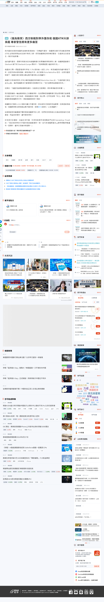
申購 (98, 318)
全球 (44, 2)
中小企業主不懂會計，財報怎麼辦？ (37, 274)
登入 (94, 2)
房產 (64, 6)
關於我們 (24, 590)
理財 (68, 6)
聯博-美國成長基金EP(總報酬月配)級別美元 (85, 308)
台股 (21, 2)
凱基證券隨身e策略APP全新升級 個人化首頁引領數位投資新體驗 (13, 274)
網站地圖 (59, 590)
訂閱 (65, 2)
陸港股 (30, 2)
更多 (98, 41)
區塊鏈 (58, 6)
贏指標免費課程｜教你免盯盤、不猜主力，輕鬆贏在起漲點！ (90, 213)
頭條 (7, 6)
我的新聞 (89, 6)
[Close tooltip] (14, 247)
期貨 (53, 6)
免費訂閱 (96, 566)
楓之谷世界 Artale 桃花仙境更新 (13, 294)
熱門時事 (33, 6)
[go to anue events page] (89, 2)
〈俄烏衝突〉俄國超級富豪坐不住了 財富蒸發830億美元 (55, 246)
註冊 (97, 2)
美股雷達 (83, 152)
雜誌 (84, 6)
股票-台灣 (83, 320)
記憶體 (81, 423)
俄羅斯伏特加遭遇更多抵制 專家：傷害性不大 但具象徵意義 (21, 246)
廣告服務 (36, 590)
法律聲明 (65, 590)
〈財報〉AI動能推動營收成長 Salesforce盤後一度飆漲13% (61, 274)
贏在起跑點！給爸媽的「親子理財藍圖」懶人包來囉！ (28, 166)
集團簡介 (30, 590)
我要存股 (67, 166)
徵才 (54, 590)
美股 (25, 2)
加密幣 (49, 2)
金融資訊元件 (43, 590)
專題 (79, 6)
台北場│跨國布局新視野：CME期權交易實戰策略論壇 (90, 221)
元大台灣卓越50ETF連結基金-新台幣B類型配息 (85, 317)
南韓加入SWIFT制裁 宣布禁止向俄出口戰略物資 (20, 180)
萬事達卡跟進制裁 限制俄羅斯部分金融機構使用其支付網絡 (23, 189)
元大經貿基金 (79, 325)
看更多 (67, 200)
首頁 (12, 2)
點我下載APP (24, 133)
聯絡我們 (50, 590)
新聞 (17, 2)
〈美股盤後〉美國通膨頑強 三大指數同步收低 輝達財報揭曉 (36, 294)
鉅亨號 (60, 2)
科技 (21, 6)
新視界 (74, 6)
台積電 (81, 428)
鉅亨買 (55, 2)
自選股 (96, 6)
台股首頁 (60, 166)
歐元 (40, 107)
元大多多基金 (79, 332)
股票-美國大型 (84, 311)
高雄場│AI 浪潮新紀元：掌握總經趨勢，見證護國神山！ (90, 206)
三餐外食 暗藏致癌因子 (59, 293)
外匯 (40, 2)
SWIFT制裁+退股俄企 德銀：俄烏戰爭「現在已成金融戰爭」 (23, 183)
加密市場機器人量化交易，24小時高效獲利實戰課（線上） (90, 229)
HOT (82, 204)
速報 (39, 6)
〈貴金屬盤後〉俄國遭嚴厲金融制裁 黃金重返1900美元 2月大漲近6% (26, 186)
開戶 (98, 309)
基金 (35, 2)
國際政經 (11, 32)
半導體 (81, 433)
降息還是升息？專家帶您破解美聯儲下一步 (20, 130)
